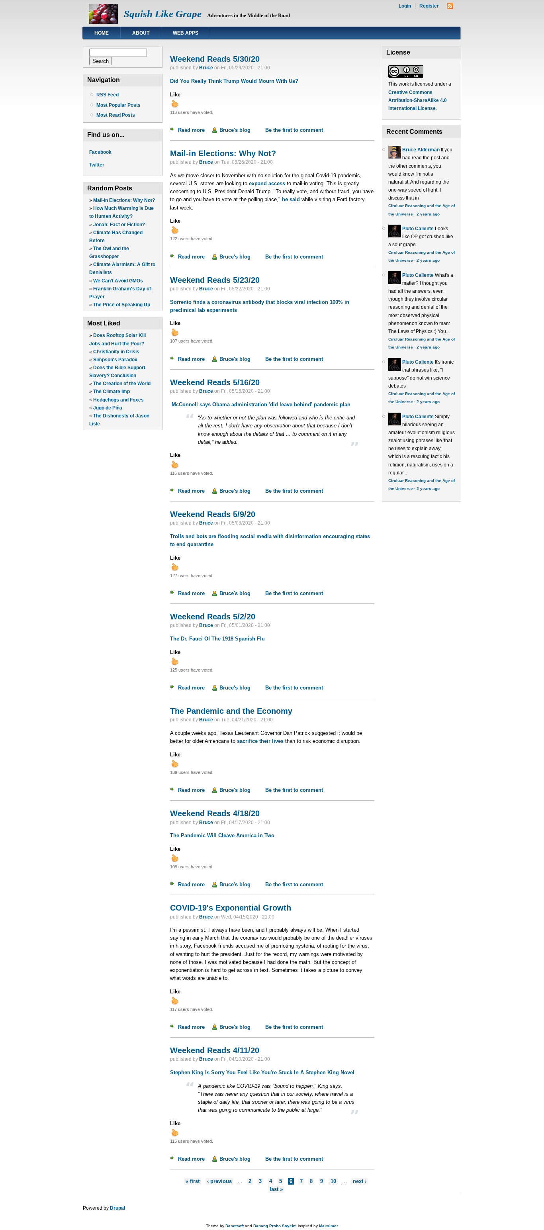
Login (405, 6)
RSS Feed (107, 95)
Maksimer (328, 1226)
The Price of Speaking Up (121, 305)
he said (291, 199)
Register (429, 6)
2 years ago (428, 214)
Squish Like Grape (163, 13)
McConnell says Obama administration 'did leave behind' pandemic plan (260, 404)
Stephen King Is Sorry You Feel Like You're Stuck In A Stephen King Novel (262, 1072)
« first (193, 1181)
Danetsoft (234, 1226)
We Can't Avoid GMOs (118, 281)
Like (175, 95)
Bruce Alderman (421, 150)
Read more (191, 130)
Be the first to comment (294, 130)
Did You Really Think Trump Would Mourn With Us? (234, 81)
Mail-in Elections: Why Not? (124, 200)
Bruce (206, 68)
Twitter (96, 165)
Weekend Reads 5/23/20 (215, 280)
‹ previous (219, 1181)
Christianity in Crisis (116, 352)
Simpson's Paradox (115, 359)
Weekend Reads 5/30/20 (215, 59)
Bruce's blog (234, 130)
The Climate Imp (111, 391)
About (140, 33)
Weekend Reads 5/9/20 (212, 514)
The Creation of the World (122, 383)
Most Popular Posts (118, 105)
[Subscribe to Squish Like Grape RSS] (450, 7)
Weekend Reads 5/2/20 (212, 616)
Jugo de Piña (107, 408)
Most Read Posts (115, 115)
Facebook (100, 152)
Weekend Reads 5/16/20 (215, 382)
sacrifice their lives (260, 741)
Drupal (117, 1208)
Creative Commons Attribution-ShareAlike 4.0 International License (417, 100)
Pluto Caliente (418, 228)
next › (359, 1181)
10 (333, 1181)
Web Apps (185, 33)
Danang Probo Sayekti (275, 1226)
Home (101, 33)
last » (276, 1189)
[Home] (103, 22)
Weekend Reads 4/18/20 (215, 813)
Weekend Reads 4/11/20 (214, 1050)
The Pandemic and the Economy (231, 711)
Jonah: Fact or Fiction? (119, 224)
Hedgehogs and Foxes (118, 400)
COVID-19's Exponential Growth (230, 907)
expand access (267, 183)
